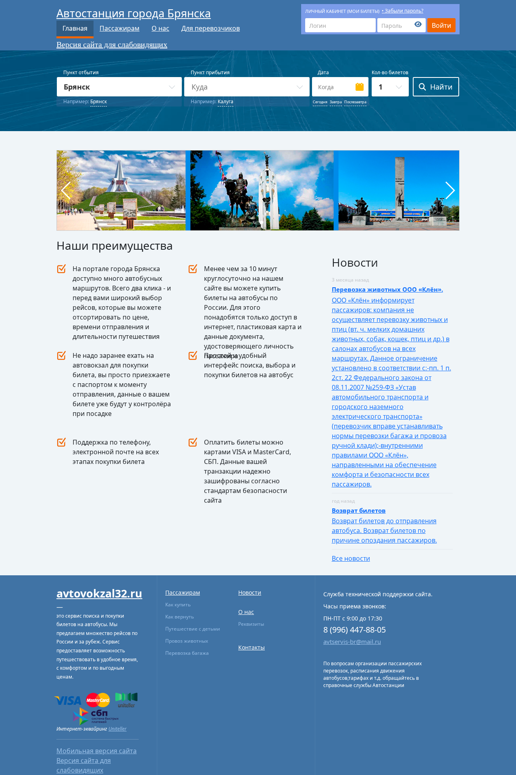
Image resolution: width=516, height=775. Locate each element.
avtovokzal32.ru (99, 593)
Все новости (351, 558)
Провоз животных (186, 640)
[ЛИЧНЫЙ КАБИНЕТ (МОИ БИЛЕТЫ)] (340, 25)
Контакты (251, 647)
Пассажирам (119, 28)
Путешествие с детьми (192, 628)
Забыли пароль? (404, 10)
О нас (160, 28)
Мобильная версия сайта (96, 750)
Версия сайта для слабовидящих (111, 44)
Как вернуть (179, 616)
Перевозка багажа (187, 653)
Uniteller (117, 728)
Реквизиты (251, 623)
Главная (74, 28)
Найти (441, 87)
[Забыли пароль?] (401, 25)
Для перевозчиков (210, 28)
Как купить (178, 604)
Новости (249, 592)
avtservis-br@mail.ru (352, 641)
